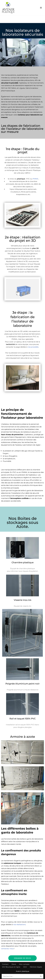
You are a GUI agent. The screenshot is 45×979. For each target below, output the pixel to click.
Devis (14, 964)
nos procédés (33, 347)
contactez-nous (7, 949)
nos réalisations (19, 924)
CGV (25, 967)
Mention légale (36, 967)
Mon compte (24, 964)
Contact (5, 964)
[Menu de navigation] (40, 7)
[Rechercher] (40, 976)
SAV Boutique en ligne (11, 967)
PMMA (36, 179)
